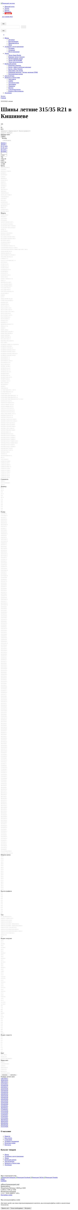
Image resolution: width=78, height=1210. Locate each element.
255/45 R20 (4, 1102)
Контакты (8, 11)
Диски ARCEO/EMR (15, 60)
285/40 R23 (4, 1119)
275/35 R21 (4, 1118)
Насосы (10, 88)
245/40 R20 (4, 1099)
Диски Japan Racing (14, 55)
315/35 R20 (4, 1126)
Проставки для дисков (15, 70)
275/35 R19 (4, 1111)
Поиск (3, 136)
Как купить (8, 1138)
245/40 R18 (4, 1097)
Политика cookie (10, 1143)
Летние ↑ (4, 144)
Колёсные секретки (14, 65)
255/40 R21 (4, 1106)
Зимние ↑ (4, 143)
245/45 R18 (4, 1095)
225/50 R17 (4, 1087)
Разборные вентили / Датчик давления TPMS (23, 72)
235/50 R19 (4, 1090)
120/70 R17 (4, 1078)
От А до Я (4, 146)
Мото (10, 45)
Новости (7, 1136)
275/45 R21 (4, 1114)
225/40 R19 (4, 1085)
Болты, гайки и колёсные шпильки (19, 67)
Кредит (7, 10)
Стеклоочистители (14, 89)
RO (3, 23)
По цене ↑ (4, 151)
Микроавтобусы (13, 43)
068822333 (4, 18)
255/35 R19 (4, 1101)
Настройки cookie (6, 1195)
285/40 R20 (4, 1125)
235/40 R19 (4, 1092)
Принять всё (5, 1208)
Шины (7, 38)
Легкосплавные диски (15, 58)
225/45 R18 (4, 1089)
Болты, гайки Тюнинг (15, 69)
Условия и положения (12, 1141)
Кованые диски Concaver (16, 57)
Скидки (8, 13)
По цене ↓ (4, 149)
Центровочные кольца (15, 74)
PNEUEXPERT (4, 1180)
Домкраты (11, 86)
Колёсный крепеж (10, 64)
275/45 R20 (4, 1113)
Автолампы (12, 84)
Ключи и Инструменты (15, 91)
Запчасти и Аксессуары (12, 77)
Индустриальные (14, 52)
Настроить (28, 1208)
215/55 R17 (4, 1083)
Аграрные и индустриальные (14, 46)
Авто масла (12, 79)
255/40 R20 (4, 1104)
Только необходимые (17, 1208)
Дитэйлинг (8, 93)
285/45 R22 (4, 1121)
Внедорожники (13, 41)
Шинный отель (9, 6)
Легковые (11, 40)
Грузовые (11, 48)
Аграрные (11, 50)
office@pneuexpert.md (10, 1184)
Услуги (7, 8)
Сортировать (7, 140)
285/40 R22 (4, 1123)
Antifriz (10, 81)
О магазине (8, 1139)
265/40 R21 (4, 1107)
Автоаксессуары (13, 82)
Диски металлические (15, 62)
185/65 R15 (4, 1080)
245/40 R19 (4, 1094)
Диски (7, 53)
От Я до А (4, 148)
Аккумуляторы (9, 76)
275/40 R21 (4, 1109)
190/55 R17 (4, 1082)
